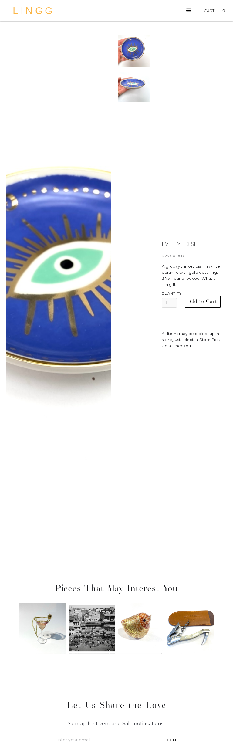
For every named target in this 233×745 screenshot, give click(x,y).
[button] (189, 11)
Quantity (172, 293)
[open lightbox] (58, 294)
